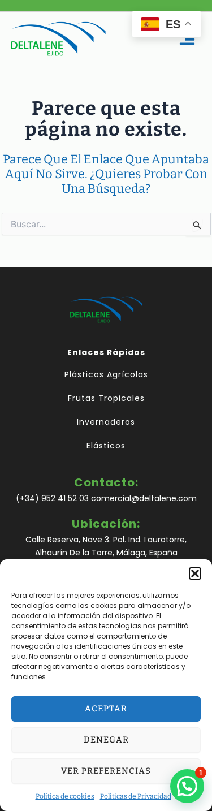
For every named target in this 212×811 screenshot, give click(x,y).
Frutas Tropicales (106, 398)
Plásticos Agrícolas (106, 374)
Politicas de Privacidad (135, 796)
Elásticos (106, 445)
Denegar (106, 740)
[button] (195, 573)
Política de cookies (65, 796)
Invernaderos (106, 422)
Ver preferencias (106, 771)
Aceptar (106, 709)
